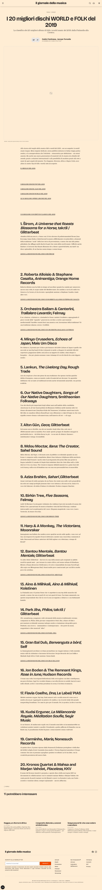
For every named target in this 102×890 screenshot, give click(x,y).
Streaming (58, 873)
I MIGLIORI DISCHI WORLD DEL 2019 (33, 194)
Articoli (53, 12)
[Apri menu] (3, 3)
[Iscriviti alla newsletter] (94, 3)
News (56, 866)
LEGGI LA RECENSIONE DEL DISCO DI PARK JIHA (38, 633)
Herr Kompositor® (76, 860)
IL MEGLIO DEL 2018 (27, 168)
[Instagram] (96, 852)
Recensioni (58, 871)
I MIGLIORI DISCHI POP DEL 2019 (32, 184)
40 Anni (73, 862)
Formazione (58, 864)
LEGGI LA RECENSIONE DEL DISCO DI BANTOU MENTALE (41, 575)
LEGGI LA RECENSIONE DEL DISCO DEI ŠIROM (37, 254)
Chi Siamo (89, 860)
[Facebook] (93, 852)
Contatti (88, 862)
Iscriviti (45, 863)
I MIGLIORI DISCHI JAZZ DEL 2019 (32, 189)
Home (48, 12)
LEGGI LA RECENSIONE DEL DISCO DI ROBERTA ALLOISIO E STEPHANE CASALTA (49, 299)
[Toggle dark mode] (99, 3)
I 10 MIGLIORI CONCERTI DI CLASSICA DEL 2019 (37, 214)
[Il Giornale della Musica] (51, 3)
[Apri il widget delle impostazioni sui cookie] (3, 887)
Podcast (57, 868)
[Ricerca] (90, 3)
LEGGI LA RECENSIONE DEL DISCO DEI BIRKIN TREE (39, 516)
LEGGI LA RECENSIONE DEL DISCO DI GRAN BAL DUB (39, 661)
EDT (87, 864)
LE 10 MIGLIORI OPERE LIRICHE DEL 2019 (35, 198)
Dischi (56, 862)
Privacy (88, 866)
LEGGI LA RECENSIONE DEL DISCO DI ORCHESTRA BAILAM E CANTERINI (47, 330)
